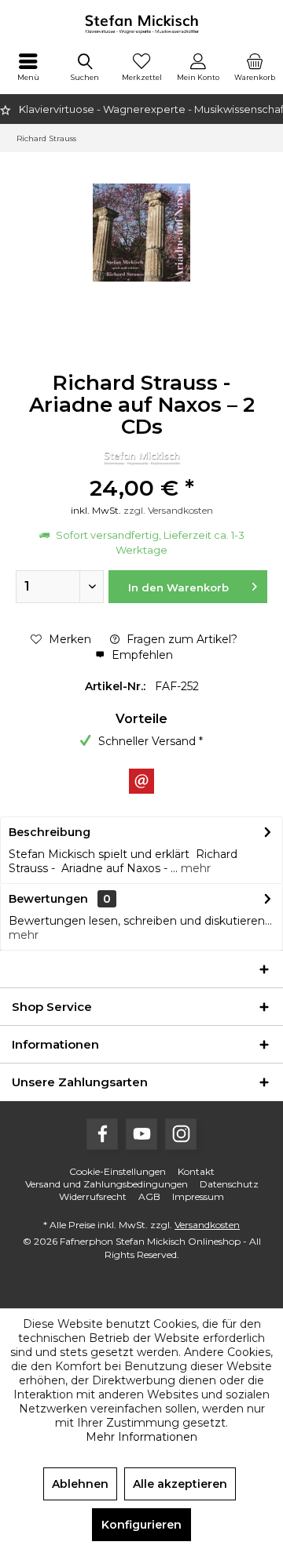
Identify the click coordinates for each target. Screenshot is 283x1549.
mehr (194, 868)
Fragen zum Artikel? (180, 639)
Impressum (198, 1196)
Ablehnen (80, 1484)
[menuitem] (28, 66)
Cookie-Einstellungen (117, 1171)
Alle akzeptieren (180, 1484)
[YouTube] (141, 1134)
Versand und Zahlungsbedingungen (106, 1184)
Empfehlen (140, 655)
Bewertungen (48, 899)
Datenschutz (229, 1184)
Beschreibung (49, 832)
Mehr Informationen (141, 1437)
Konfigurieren (141, 1525)
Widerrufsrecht (93, 1196)
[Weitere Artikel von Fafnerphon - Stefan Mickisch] (141, 457)
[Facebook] (102, 1134)
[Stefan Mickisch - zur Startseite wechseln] (141, 23)
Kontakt (196, 1171)
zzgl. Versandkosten (168, 510)
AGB (149, 1196)
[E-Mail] (141, 781)
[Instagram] (181, 1134)
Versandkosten (207, 1225)
